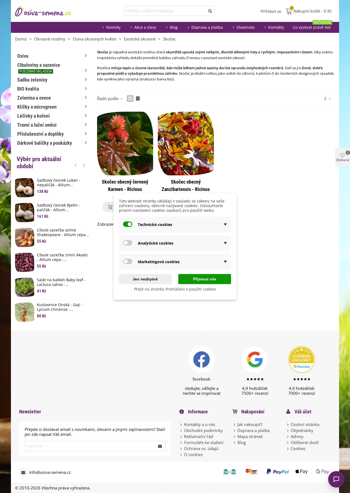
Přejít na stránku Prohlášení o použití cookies (175, 289)
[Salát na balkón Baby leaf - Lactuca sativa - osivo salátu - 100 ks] (24, 287)
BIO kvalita (28, 89)
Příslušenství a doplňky (40, 134)
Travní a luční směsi (37, 125)
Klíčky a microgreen (37, 107)
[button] (75, 165)
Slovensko (246, 27)
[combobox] (165, 11)
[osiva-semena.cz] (48, 10)
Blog (174, 27)
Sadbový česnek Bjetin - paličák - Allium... (58, 207)
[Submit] (160, 446)
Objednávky (302, 430)
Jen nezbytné (145, 279)
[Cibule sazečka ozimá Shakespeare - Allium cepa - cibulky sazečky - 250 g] (24, 237)
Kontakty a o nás (199, 424)
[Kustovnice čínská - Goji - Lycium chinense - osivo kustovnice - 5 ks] (24, 312)
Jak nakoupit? (249, 424)
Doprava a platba (207, 27)
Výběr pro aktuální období (39, 163)
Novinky (113, 27)
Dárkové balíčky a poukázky (44, 143)
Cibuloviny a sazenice (38, 67)
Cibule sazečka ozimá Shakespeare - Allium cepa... (63, 232)
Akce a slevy (145, 27)
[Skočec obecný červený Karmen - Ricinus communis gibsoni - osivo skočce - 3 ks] (125, 143)
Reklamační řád (198, 436)
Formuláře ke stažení (203, 442)
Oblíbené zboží (305, 442)
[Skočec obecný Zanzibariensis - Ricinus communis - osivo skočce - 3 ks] (186, 143)
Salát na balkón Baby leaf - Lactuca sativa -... (61, 282)
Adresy (297, 436)
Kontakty (276, 27)
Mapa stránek (250, 436)
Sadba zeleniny (32, 80)
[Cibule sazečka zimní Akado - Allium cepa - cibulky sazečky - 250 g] (24, 262)
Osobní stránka (305, 424)
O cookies (193, 454)
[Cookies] (288, 448)
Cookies (298, 448)
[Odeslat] (210, 11)
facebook (201, 379)
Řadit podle (108, 98)
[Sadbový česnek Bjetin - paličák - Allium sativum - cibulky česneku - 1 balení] (24, 212)
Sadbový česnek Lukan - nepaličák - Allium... (58, 182)
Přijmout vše (204, 279)
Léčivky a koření (33, 116)
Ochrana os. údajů (201, 448)
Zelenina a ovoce (34, 98)
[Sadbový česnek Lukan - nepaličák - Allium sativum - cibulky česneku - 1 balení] (24, 187)
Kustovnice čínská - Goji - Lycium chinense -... (60, 307)
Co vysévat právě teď (312, 26)
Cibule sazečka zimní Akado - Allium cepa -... (62, 257)
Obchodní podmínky (203, 430)
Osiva (22, 56)
